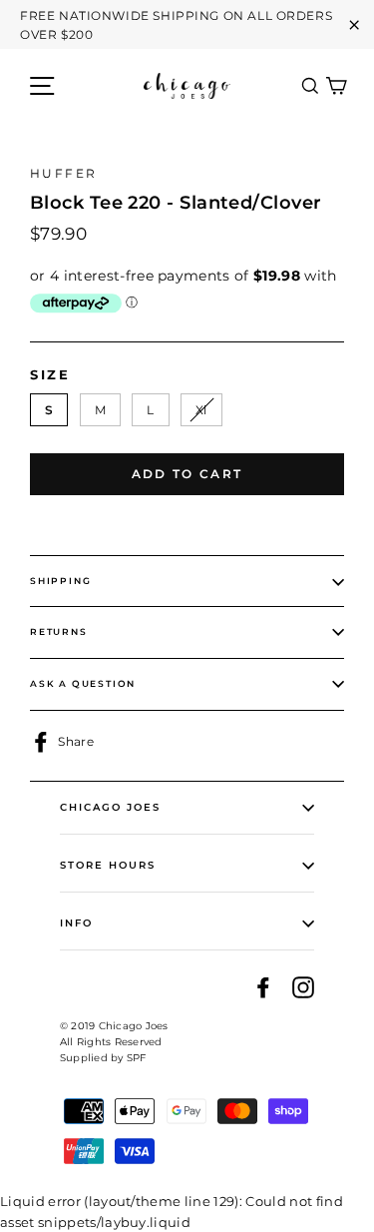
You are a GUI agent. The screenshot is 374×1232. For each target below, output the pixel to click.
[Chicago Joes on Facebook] (263, 986)
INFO (76, 923)
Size (50, 374)
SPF (137, 1057)
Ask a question (83, 683)
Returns (59, 631)
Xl (201, 409)
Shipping (60, 580)
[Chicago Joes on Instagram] (303, 986)
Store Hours (108, 865)
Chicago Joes (110, 807)
